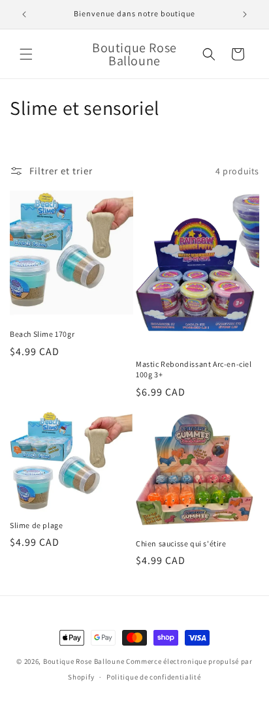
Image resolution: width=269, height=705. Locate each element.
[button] (26, 54)
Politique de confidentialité (153, 677)
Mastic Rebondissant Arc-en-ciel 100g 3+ (194, 369)
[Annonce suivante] (244, 14)
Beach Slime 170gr (42, 334)
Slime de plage (36, 525)
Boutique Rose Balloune (83, 661)
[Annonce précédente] (24, 14)
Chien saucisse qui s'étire (181, 543)
